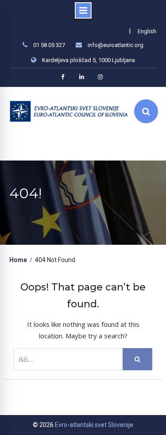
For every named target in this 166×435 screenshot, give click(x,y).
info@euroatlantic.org (115, 45)
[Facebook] (62, 76)
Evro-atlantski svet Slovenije (94, 424)
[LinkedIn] (81, 76)
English (147, 31)
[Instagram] (100, 76)
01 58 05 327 (49, 45)
